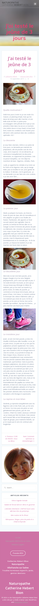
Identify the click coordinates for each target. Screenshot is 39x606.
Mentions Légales (18, 545)
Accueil (17, 538)
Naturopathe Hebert (15, 4)
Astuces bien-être (26, 76)
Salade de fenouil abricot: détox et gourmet (19, 505)
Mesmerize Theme (21, 602)
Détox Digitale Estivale (19, 500)
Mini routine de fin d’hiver (19, 515)
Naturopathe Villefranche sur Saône (18, 541)
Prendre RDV (18, 553)
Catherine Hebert (11, 76)
